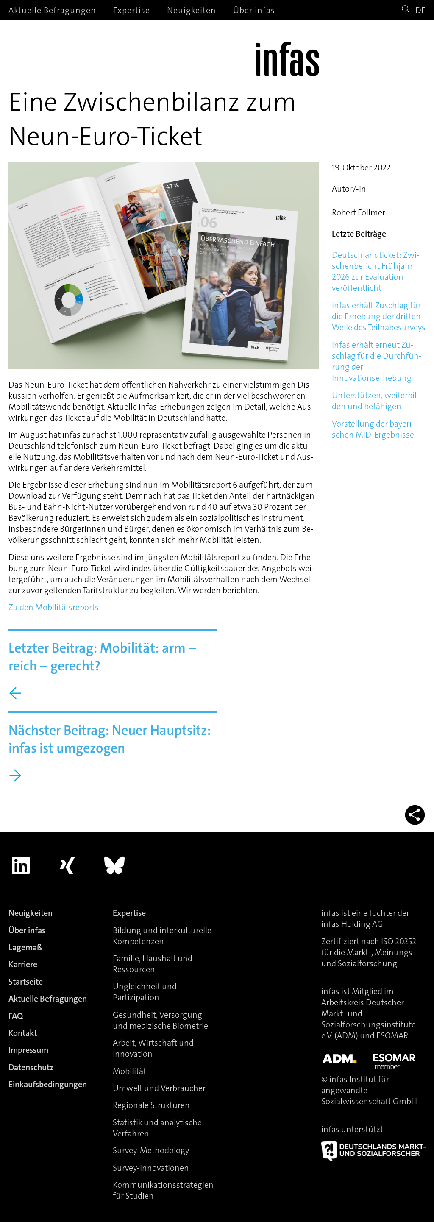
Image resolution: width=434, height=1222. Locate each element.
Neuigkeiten (191, 10)
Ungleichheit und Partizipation (145, 992)
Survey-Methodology (151, 1150)
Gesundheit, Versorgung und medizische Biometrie (160, 1020)
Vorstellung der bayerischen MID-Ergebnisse (373, 429)
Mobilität (129, 1071)
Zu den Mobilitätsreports (53, 607)
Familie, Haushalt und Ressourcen (152, 964)
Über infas (254, 10)
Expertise (131, 10)
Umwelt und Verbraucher (159, 1088)
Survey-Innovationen (151, 1167)
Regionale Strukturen (151, 1104)
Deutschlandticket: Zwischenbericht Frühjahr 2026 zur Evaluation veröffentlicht (376, 271)
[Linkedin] (20, 866)
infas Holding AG (352, 923)
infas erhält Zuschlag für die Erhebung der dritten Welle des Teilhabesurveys (379, 316)
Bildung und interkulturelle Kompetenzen (162, 936)
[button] (406, 9)
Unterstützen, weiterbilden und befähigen (376, 401)
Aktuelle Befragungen (52, 10)
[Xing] (68, 866)
